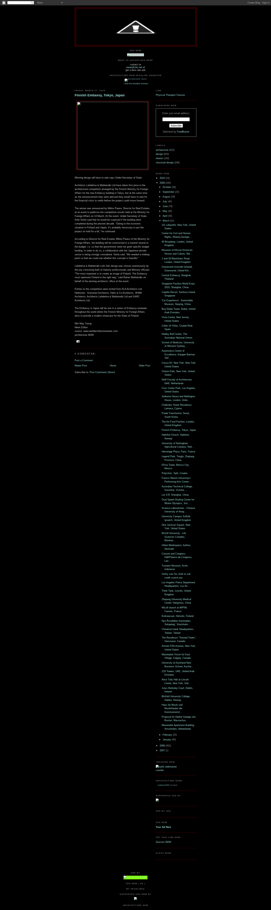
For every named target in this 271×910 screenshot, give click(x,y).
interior (160, 158)
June (165, 206)
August (167, 196)
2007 (163, 750)
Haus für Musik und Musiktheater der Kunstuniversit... (172, 708)
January (167, 739)
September (169, 191)
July (165, 201)
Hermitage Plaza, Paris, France (178, 451)
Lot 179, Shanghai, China (175, 494)
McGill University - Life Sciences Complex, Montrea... (174, 537)
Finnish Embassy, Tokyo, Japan (100, 95)
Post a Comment (84, 360)
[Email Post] (77, 341)
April (165, 215)
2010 (163, 178)
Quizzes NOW (163, 842)
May (165, 211)
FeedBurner (183, 131)
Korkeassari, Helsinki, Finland (178, 616)
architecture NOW (163, 785)
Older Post (144, 365)
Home (113, 365)
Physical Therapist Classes (170, 95)
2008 (163, 745)
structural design (165, 162)
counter (160, 770)
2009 (163, 182)
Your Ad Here (163, 827)
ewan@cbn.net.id (135, 67)
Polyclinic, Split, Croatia (174, 473)
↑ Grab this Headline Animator (135, 84)
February (168, 734)
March (166, 220)
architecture (162, 150)
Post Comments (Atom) (102, 372)
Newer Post (81, 365)
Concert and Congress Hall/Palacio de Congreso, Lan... (177, 557)
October (167, 187)
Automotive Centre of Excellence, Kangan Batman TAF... (178, 354)
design (160, 154)
